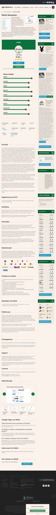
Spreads (5, 103)
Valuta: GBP (42, 96)
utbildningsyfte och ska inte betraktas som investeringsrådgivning (24, 510)
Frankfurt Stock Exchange (30, 151)
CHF (31, 425)
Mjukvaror (5, 90)
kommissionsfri (15, 235)
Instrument (5, 99)
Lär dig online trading (13, 484)
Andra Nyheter (26, 463)
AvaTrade (11, 481)
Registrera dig (41, 64)
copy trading (28, 174)
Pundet (47, 78)
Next (33, 394)
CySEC (16, 433)
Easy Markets (40, 508)
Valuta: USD (49, 96)
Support (3, 25)
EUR (27, 425)
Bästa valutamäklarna (8, 11)
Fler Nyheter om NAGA (44, 164)
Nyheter (11, 486)
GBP (29, 425)
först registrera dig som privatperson (27, 342)
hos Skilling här (45, 93)
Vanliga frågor (4, 28)
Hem (2, 11)
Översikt (3, 20)
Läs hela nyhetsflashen (44, 67)
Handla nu (18, 66)
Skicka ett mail (44, 37)
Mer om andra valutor (44, 255)
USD (25, 425)
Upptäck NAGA (4, 190)
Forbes (11, 158)
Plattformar (4, 24)
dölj (9, 18)
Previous (4, 394)
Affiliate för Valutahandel (14, 487)
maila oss (22, 487)
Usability (5, 112)
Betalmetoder (6, 108)
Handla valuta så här (13, 483)
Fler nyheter (4, 29)
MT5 (16, 315)
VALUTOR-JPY (42, 69)
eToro (11, 480)
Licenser (3, 26)
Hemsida (18, 62)
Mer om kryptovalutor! (45, 294)
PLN (35, 425)
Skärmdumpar (4, 27)
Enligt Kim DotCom (47, 133)
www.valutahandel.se (28, 501)
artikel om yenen (44, 54)
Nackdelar (4, 23)
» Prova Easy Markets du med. (38, 510)
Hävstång (3, 21)
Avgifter (5, 85)
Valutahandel (41, 108)
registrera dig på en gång (24, 35)
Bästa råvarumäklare (45, 321)
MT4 (12, 315)
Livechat (44, 33)
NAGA (3, 231)
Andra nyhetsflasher (45, 146)
